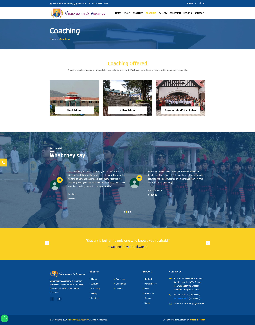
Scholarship (121, 284)
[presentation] (47, 243)
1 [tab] (124, 212)
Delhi (146, 288)
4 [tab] (130, 212)
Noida (147, 303)
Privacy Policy (150, 284)
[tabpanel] (88, 185)
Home (118, 13)
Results (187, 13)
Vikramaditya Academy (78, 319)
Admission (175, 13)
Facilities (138, 13)
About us (95, 284)
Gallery (163, 13)
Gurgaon (148, 298)
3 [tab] (128, 212)
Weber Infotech (197, 319)
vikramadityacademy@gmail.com (69, 3)
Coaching (151, 13)
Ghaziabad (149, 293)
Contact (199, 13)
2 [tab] (126, 212)
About (127, 13)
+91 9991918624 (100, 3)
